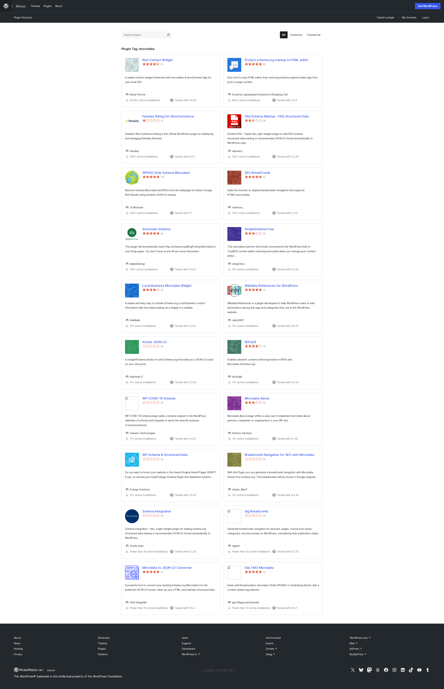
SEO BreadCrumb (257, 173)
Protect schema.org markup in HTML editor (277, 60)
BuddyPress (358, 654)
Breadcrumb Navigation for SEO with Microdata (279, 455)
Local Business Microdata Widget (166, 285)
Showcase (104, 637)
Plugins (102, 648)
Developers (188, 648)
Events (270, 643)
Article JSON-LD (154, 342)
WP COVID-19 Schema (158, 398)
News (17, 643)
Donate (271, 648)
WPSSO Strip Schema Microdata (166, 173)
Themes (102, 643)
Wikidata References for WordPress (271, 285)
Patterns (103, 654)
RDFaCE (250, 342)
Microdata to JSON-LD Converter (167, 567)
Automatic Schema (156, 229)
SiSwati (51, 670)
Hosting (18, 648)
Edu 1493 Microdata (259, 567)
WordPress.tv (191, 654)
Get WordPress (427, 6)
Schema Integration (156, 511)
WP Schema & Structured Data (164, 455)
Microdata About (257, 398)
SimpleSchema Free (259, 229)
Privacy (18, 654)
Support (186, 643)
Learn (185, 637)
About (17, 637)
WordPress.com (360, 637)
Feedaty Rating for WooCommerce (168, 116)
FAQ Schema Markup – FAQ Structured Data (277, 116)
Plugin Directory (23, 17)
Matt (354, 643)
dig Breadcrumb (256, 511)
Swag (270, 654)
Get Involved (273, 637)
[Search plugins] (168, 34)
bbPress (356, 648)
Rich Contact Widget (157, 60)
